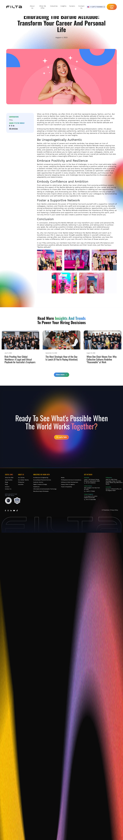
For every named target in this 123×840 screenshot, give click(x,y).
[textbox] (96, 7)
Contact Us (81, 7)
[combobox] (96, 6)
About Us (32, 7)
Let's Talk (112, 7)
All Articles (13, 129)
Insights (63, 6)
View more (60, 375)
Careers (72, 6)
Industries (54, 6)
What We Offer (42, 7)
